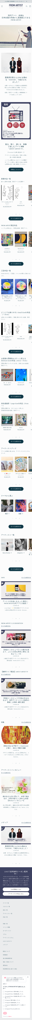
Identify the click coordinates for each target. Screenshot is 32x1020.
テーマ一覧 (6, 903)
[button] (2, 6)
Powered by (5, 1016)
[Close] (28, 977)
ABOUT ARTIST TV (7, 941)
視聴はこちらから (16, 169)
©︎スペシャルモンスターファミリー (7, 202)
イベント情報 (6, 927)
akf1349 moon (21, 248)
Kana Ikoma (6, 553)
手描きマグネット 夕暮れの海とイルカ (20, 296)
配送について (6, 951)
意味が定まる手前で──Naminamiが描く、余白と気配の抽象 (16, 747)
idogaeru (20, 553)
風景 (6, 513)
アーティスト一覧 (7, 913)
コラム (4, 934)
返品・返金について (8, 961)
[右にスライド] (19, 214)
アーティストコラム (8, 937)
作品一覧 (5, 917)
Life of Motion (7, 382)
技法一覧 (5, 910)
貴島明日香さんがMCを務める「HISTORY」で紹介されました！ (16, 847)
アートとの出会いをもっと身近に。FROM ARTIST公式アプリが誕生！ (16, 602)
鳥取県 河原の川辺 (7, 427)
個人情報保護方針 (7, 958)
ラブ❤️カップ (7, 473)
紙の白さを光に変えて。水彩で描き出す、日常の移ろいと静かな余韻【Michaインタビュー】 (16, 798)
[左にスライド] (12, 214)
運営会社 (5, 965)
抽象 (20, 513)
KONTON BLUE (21, 382)
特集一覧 (5, 923)
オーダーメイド (7, 930)
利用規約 (5, 954)
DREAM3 (21, 427)
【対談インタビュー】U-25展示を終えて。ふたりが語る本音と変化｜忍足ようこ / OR (16, 652)
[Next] (5, 1013)
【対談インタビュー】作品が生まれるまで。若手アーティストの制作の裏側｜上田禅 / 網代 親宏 (16, 700)
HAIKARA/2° (7, 248)
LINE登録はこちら (16, 889)
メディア (5, 944)
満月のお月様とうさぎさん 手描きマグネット (7, 296)
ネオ (21, 201)
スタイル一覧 (6, 906)
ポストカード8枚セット (21, 473)
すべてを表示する (16, 218)
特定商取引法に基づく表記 (10, 969)
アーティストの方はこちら (16, 894)
